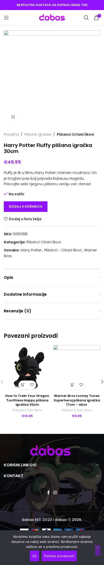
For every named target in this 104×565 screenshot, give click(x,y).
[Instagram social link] (54, 493)
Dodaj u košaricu (25, 206)
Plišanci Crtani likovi (75, 134)
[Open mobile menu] (6, 18)
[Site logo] (52, 17)
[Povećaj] (13, 117)
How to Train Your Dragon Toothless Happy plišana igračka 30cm (27, 400)
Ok (34, 556)
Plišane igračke (37, 134)
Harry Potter (31, 250)
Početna (11, 134)
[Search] (86, 18)
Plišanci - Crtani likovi (63, 250)
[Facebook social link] (48, 493)
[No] (97, 550)
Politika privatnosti (59, 556)
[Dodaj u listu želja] (31, 385)
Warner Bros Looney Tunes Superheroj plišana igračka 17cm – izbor (77, 400)
